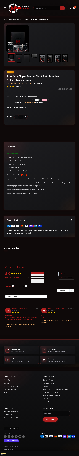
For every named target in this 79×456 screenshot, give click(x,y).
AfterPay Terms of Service (52, 395)
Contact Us (7, 383)
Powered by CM (8, 449)
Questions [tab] (21, 286)
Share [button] (9, 331)
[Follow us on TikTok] (23, 436)
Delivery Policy (48, 380)
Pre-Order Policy (48, 383)
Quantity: (10, 117)
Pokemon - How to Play (11, 418)
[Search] (62, 8)
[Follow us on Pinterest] (16, 436)
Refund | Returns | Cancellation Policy (55, 389)
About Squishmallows (11, 411)
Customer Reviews (10, 389)
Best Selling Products (15, 19)
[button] (34, 331)
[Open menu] (5, 8)
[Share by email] (70, 88)
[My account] (70, 8)
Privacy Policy (47, 386)
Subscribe (50, 419)
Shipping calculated (29, 102)
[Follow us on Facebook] (5, 436)
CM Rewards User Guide (12, 386)
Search (6, 392)
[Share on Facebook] (59, 88)
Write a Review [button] (67, 274)
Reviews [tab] (8, 286)
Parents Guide (8, 415)
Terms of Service (48, 402)
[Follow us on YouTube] (19, 436)
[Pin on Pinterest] (63, 88)
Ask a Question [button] (67, 277)
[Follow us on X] (9, 436)
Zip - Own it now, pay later (51, 392)
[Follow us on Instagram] (12, 436)
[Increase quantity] (25, 117)
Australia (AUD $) (10, 428)
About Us (7, 380)
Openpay (46, 398)
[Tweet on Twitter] (67, 88)
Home (5, 19)
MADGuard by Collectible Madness (19, 83)
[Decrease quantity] (16, 117)
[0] (73, 8)
